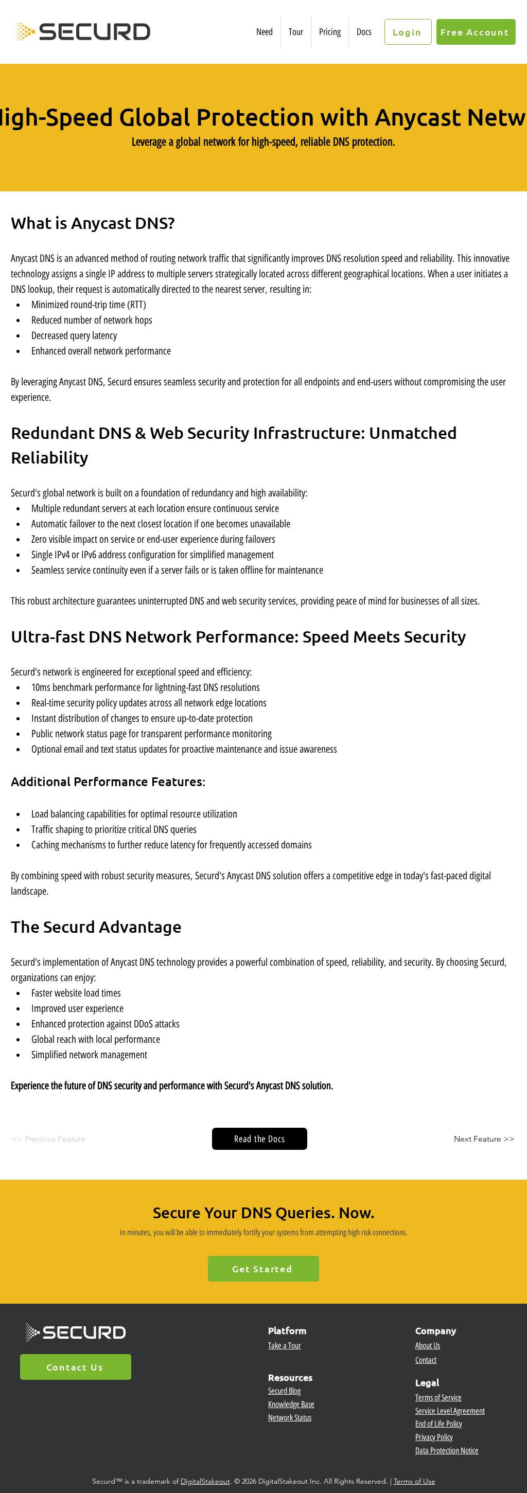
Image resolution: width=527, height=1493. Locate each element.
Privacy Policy (434, 1437)
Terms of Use (414, 1481)
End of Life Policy (438, 1424)
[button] (264, 31)
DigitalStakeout (205, 1481)
